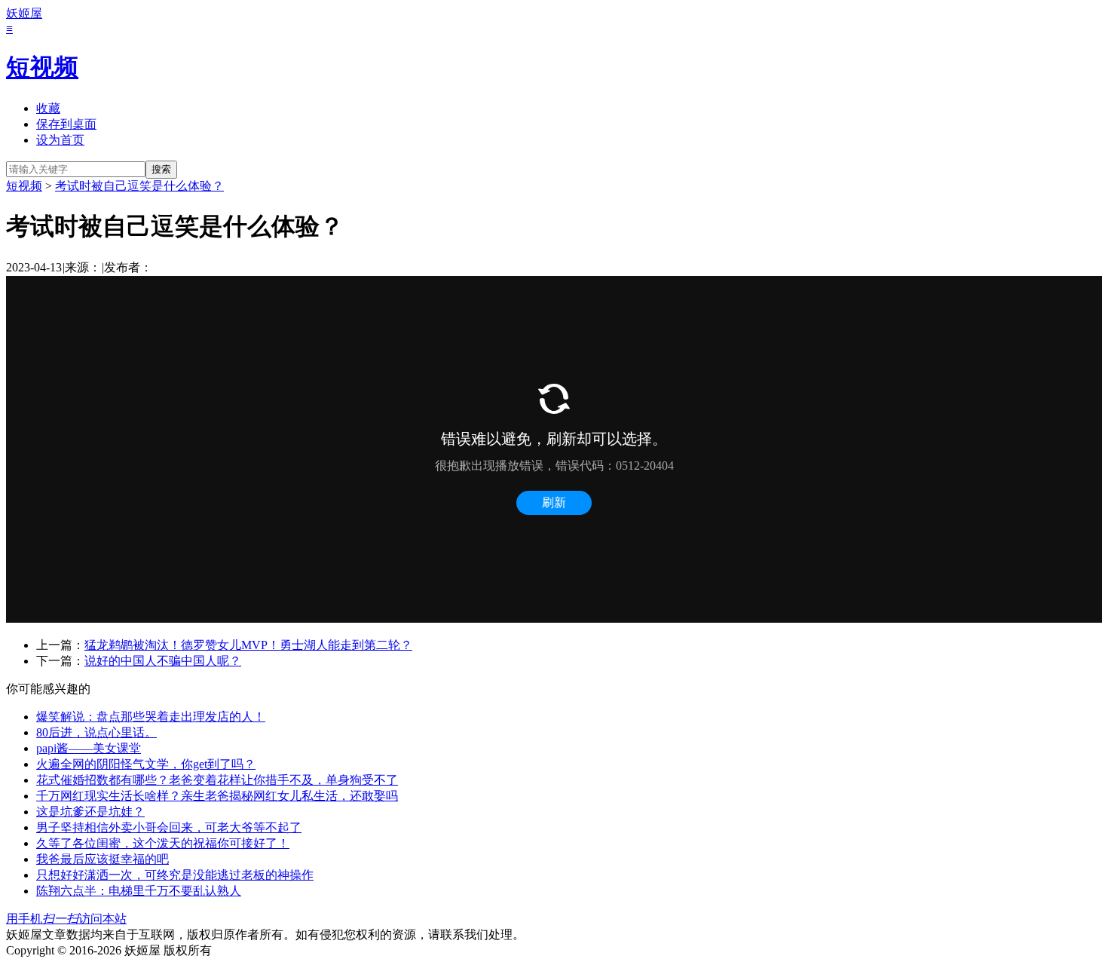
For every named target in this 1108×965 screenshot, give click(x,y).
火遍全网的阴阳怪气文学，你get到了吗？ (146, 764)
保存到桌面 (66, 124)
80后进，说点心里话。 (96, 732)
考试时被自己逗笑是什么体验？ (139, 185)
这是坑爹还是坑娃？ (90, 811)
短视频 (42, 67)
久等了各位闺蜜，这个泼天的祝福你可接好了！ (162, 843)
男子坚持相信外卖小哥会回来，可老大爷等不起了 (168, 827)
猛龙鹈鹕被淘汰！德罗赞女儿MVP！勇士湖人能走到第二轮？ (248, 645)
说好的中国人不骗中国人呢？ (162, 660)
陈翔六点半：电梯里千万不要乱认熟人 (138, 890)
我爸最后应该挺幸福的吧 (102, 859)
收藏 (48, 108)
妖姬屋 (24, 13)
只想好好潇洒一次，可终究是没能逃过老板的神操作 (175, 874)
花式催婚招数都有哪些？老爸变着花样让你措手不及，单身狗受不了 (217, 780)
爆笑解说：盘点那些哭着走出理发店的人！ (150, 716)
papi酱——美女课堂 (88, 748)
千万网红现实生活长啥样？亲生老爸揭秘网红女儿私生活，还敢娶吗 (217, 795)
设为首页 (60, 139)
